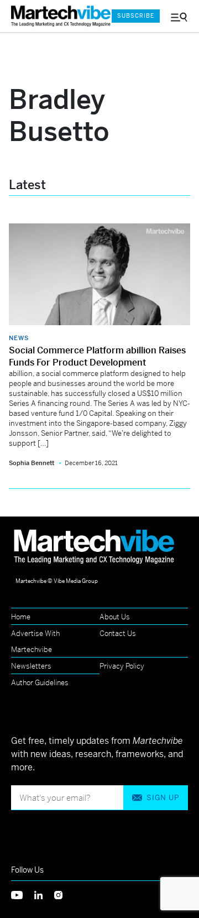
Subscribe (135, 15)
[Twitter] (22, 894)
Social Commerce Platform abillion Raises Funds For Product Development (97, 356)
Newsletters (31, 666)
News (19, 338)
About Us (115, 617)
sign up (162, 797)
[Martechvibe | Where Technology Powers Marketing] (56, 16)
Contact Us (118, 633)
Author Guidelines (40, 682)
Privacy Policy (122, 666)
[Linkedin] (44, 894)
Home (20, 617)
